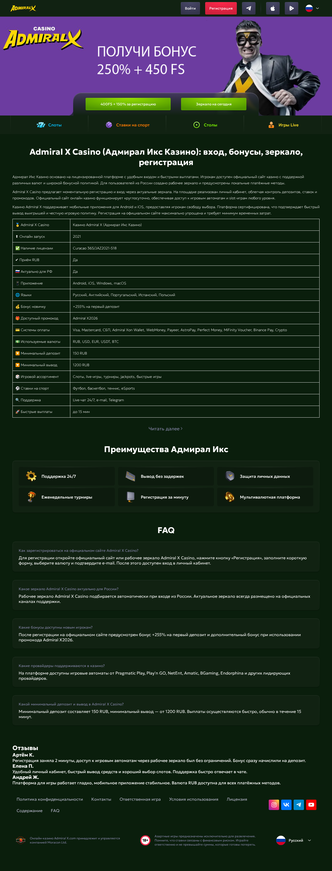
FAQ (55, 810)
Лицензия (237, 799)
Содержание (30, 810)
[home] (23, 8)
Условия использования (193, 799)
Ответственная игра (140, 799)
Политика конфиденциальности (50, 799)
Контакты (101, 799)
